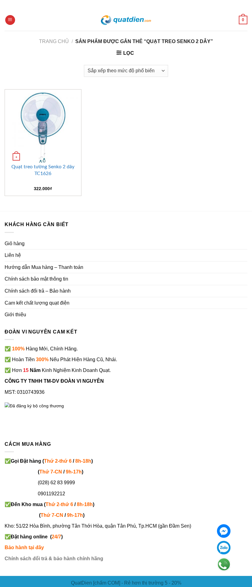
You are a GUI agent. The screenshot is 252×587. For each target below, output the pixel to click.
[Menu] (10, 20)
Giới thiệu (15, 314)
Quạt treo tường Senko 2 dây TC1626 (42, 170)
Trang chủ (54, 41)
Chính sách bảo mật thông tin (36, 279)
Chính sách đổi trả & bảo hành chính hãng (54, 558)
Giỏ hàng (15, 243)
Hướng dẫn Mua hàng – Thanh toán (44, 267)
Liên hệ (13, 255)
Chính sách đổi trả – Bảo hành (38, 291)
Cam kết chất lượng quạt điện (37, 302)
